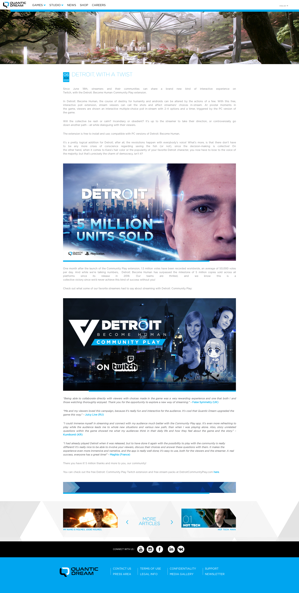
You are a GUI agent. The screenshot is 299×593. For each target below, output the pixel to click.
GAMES (37, 5)
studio (55, 5)
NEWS (71, 5)
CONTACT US (122, 568)
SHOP (84, 5)
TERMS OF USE (150, 568)
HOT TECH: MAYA (227, 529)
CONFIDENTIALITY (183, 568)
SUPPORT (211, 568)
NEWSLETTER (215, 574)
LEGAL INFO (149, 574)
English (283, 6)
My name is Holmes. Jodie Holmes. (82, 529)
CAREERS (99, 5)
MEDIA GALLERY (182, 574)
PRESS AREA (122, 574)
